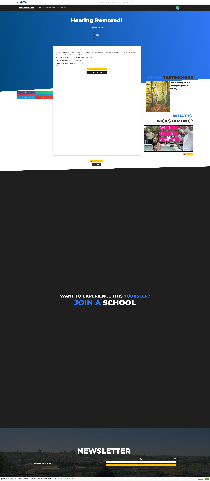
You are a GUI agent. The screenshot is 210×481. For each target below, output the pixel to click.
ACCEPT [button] (206, 479)
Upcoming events (26, 7)
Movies (107, 2)
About (117, 2)
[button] (26, 92)
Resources (100, 2)
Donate (123, 2)
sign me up (140, 464)
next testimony (96, 164)
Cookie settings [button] (201, 479)
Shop (113, 2)
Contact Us (129, 2)
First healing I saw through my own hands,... (179, 85)
